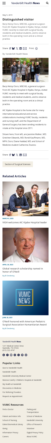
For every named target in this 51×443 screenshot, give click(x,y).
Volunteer (30, 428)
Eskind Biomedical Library (12, 424)
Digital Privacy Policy (35, 432)
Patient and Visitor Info (11, 416)
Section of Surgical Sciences (17, 164)
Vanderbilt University (35, 420)
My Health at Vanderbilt (11, 384)
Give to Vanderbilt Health (12, 368)
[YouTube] (11, 355)
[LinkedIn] (22, 355)
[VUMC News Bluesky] (26, 355)
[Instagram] (15, 355)
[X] (18, 355)
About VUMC (32, 436)
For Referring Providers (11, 392)
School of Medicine (34, 416)
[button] (4, 3)
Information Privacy (10, 432)
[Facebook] (7, 355)
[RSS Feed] (3, 355)
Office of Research (34, 424)
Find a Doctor (7, 409)
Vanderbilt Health (9, 372)
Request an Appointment (12, 396)
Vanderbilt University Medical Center (16, 376)
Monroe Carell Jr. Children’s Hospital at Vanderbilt (21, 380)
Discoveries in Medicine (11, 388)
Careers (5, 436)
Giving (4, 428)
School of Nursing (9, 420)
